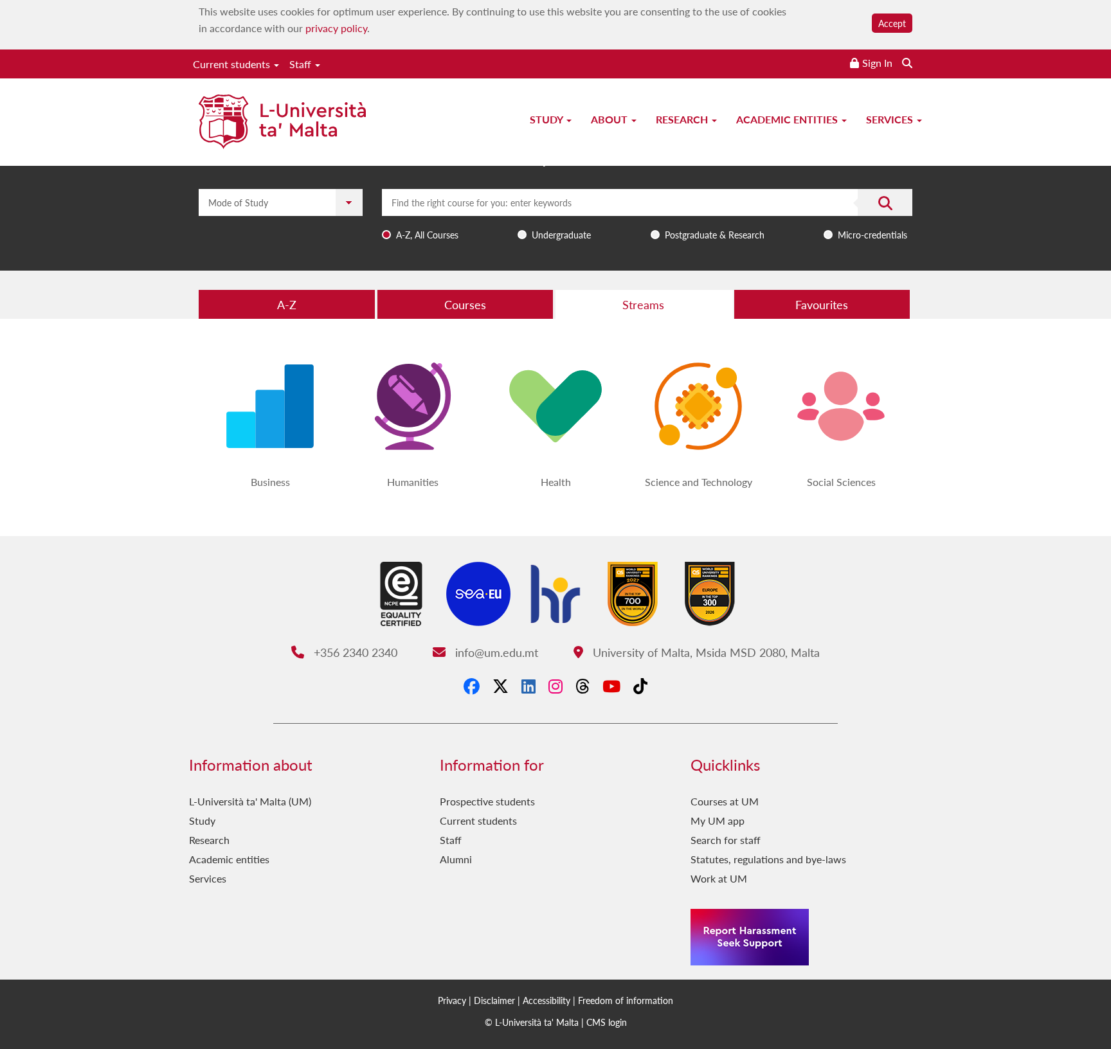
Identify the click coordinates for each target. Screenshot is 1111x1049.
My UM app (718, 820)
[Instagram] (555, 686)
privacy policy (336, 28)
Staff (301, 64)
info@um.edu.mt (494, 652)
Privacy (452, 1000)
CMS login (606, 1022)
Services (891, 119)
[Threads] (582, 686)
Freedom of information (625, 1000)
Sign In (877, 62)
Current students (233, 64)
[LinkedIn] (528, 686)
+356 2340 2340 (353, 652)
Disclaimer (494, 1000)
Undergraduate (561, 234)
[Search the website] (907, 62)
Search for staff (726, 839)
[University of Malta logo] (282, 123)
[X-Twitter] (500, 686)
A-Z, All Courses (427, 234)
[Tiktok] (640, 686)
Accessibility (546, 1000)
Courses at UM (725, 801)
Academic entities (788, 119)
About (610, 119)
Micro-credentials (872, 234)
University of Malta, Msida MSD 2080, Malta (704, 652)
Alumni (456, 859)
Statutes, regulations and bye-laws (768, 859)
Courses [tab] (465, 304)
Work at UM (719, 878)
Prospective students (487, 801)
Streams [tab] (643, 304)
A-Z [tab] (286, 304)
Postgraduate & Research (714, 234)
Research (683, 119)
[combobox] (647, 217)
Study (547, 119)
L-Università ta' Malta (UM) (250, 801)
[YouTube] (611, 686)
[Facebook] (472, 686)
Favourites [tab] (821, 304)
